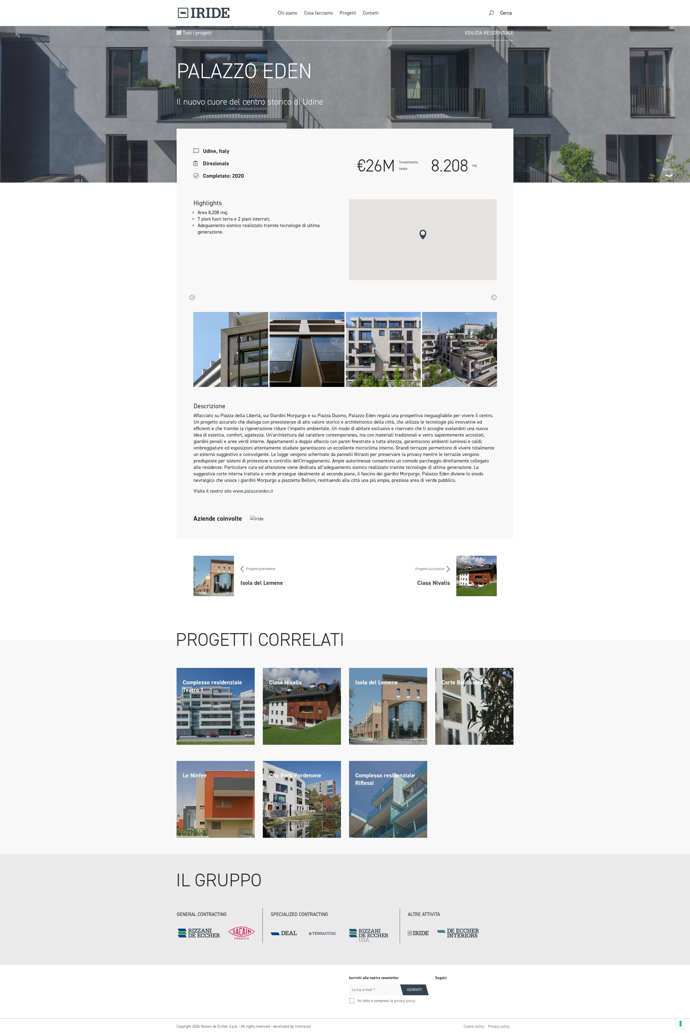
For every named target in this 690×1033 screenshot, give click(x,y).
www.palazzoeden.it (253, 491)
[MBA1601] (383, 349)
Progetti (348, 13)
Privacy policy (498, 1026)
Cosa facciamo (318, 13)
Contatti (371, 13)
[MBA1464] (459, 349)
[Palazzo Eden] (230, 349)
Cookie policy (474, 1026)
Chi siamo (287, 13)
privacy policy (404, 1000)
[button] (423, 234)
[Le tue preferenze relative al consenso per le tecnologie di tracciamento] (680, 1023)
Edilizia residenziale (489, 33)
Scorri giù (669, 168)
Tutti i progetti (196, 33)
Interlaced (302, 1026)
